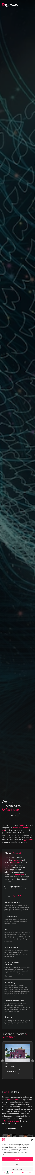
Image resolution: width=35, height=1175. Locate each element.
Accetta (17, 1159)
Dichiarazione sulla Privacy (19, 1173)
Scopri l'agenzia (14, 887)
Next (32, 1061)
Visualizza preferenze (17, 1169)
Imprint (29, 1173)
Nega (17, 1164)
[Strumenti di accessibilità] (7, 1172)
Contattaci (10, 815)
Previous (2, 1061)
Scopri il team (11, 1128)
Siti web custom (12, 1071)
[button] (32, 1140)
